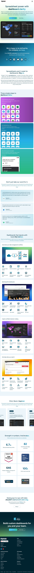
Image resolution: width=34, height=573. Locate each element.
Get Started (13, 18)
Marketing (2, 554)
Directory (2, 568)
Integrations (19, 540)
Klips (18, 538)
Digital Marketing (19, 554)
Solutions (2, 564)
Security (7, 571)
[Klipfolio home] (3, 1)
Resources (2, 567)
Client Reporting (19, 541)
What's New (19, 545)
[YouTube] (3, 549)
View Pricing (21, 18)
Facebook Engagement (20, 558)
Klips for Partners (4, 561)
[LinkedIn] (1, 549)
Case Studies (19, 564)
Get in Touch (21, 529)
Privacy (10, 571)
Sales (1, 558)
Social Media (3, 553)
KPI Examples (19, 551)
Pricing (17, 506)
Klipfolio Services (3, 546)
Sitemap (2, 571)
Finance (2, 557)
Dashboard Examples (4, 551)
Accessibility (14, 571)
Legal (4, 571)
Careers (2, 545)
